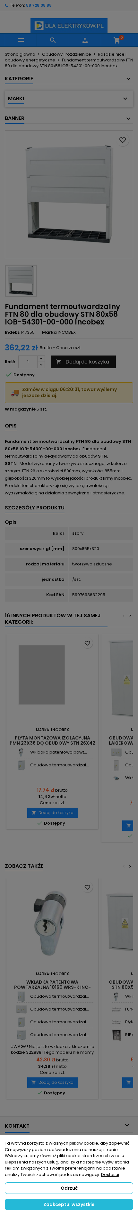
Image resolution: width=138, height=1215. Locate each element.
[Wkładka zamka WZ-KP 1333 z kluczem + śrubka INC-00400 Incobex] (116, 778)
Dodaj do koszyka (82, 361)
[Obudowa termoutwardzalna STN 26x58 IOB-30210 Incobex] (116, 765)
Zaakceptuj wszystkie (69, 1204)
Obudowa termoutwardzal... (59, 765)
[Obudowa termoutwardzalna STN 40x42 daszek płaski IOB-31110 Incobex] (21, 1035)
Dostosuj (110, 1174)
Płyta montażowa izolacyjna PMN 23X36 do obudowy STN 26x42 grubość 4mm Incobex (52, 743)
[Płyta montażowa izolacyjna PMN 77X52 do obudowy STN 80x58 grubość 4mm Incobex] (116, 1022)
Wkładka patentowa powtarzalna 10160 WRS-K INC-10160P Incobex (52, 987)
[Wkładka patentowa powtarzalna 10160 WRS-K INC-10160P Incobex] (21, 752)
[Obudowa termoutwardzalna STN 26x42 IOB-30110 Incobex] (21, 765)
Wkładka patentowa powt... (58, 752)
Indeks (12, 332)
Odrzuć (69, 1188)
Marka (49, 332)
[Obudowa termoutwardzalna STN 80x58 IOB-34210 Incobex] (116, 752)
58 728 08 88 (39, 5)
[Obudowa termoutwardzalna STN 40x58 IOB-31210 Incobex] (21, 996)
